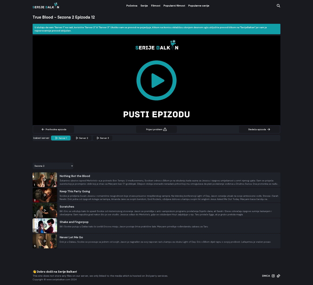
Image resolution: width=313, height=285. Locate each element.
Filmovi (155, 5)
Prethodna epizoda (56, 129)
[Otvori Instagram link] (273, 277)
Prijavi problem (154, 129)
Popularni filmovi (174, 5)
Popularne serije (198, 5)
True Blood (43, 17)
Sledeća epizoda (257, 129)
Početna (131, 5)
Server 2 (83, 138)
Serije (144, 5)
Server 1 (63, 138)
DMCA (266, 276)
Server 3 (104, 138)
